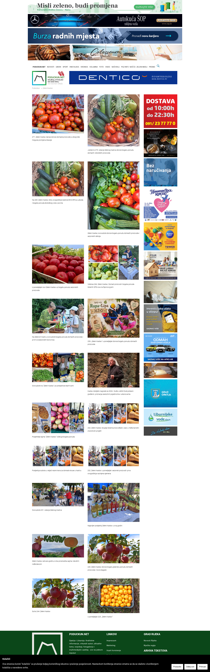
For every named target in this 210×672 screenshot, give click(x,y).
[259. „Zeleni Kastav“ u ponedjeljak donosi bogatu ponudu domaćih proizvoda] (114, 318)
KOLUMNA (94, 67)
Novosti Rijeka (150, 640)
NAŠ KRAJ (116, 67)
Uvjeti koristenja (114, 650)
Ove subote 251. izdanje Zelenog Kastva (47, 510)
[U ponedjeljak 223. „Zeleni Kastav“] (114, 595)
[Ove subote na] (58, 367)
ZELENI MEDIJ (141, 67)
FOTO (101, 67)
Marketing (111, 645)
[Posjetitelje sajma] (58, 418)
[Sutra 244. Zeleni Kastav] (58, 593)
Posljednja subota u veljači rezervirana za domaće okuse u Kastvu (56, 471)
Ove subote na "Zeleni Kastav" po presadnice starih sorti (53, 386)
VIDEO (107, 67)
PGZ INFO (125, 67)
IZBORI (58, 67)
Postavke (177, 667)
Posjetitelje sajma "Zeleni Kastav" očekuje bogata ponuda (53, 437)
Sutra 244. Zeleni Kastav (41, 611)
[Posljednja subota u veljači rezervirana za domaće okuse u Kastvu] (58, 456)
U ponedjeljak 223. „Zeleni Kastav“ (100, 617)
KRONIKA (84, 67)
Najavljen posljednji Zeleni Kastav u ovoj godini (105, 526)
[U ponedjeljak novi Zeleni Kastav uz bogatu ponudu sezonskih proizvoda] (58, 264)
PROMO (152, 67)
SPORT (65, 67)
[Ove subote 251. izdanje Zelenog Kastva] (58, 494)
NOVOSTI (50, 67)
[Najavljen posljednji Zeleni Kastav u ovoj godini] (114, 502)
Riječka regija (150, 645)
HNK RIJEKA (74, 67)
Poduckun (36, 88)
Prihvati (202, 667)
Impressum (111, 640)
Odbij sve (190, 667)
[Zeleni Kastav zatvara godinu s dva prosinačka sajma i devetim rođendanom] (58, 545)
